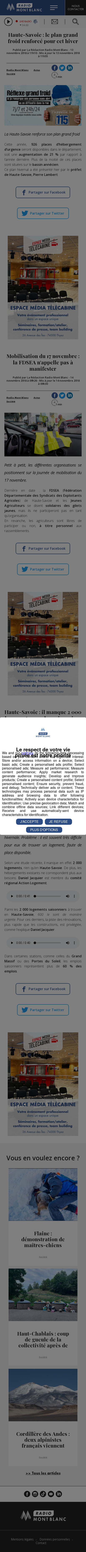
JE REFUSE (58, 821)
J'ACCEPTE (29, 821)
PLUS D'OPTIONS (44, 829)
